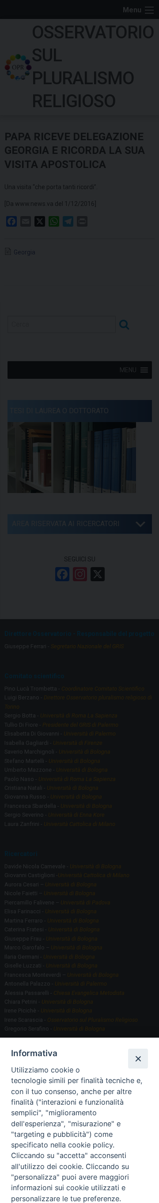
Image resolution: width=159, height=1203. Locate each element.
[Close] (138, 1058)
